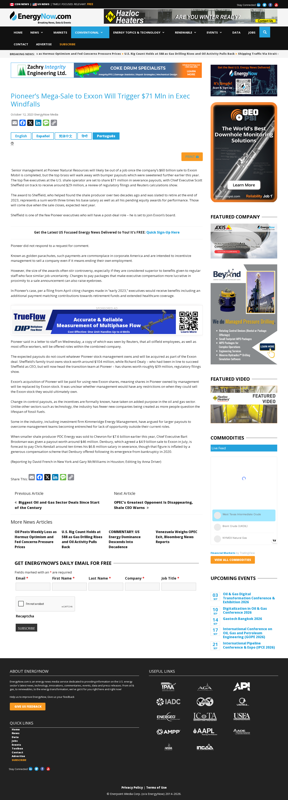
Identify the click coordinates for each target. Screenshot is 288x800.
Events (212, 32)
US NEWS (43, 4)
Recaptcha (25, 616)
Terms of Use (156, 787)
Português (106, 136)
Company (134, 578)
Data (236, 32)
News (34, 32)
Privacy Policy (132, 787)
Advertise (44, 44)
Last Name (100, 578)
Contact (21, 44)
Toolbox (17, 748)
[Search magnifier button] (264, 32)
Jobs (251, 32)
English (21, 136)
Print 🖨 (192, 157)
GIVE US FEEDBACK (28, 706)
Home (18, 32)
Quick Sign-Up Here (163, 232)
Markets (60, 32)
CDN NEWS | (23, 4)
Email (22, 578)
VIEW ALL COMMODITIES (233, 560)
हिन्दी (85, 136)
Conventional (87, 32)
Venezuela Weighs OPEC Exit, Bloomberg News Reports (176, 537)
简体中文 (65, 136)
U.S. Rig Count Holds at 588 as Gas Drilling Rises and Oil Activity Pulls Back (173, 54)
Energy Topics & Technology (136, 32)
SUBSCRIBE (67, 44)
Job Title (170, 578)
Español (43, 136)
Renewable (183, 32)
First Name (63, 578)
